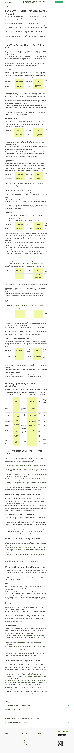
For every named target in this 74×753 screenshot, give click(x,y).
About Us (7, 733)
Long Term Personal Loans (28, 2)
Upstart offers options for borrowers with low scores (27, 263)
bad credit (13, 261)
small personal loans (29, 648)
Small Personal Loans (27, 1)
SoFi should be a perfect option (21, 305)
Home (2, 6)
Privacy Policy (25, 740)
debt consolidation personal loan (26, 322)
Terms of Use (24, 733)
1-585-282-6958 (38, 733)
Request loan (58, 2)
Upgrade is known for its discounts (13, 93)
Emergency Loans (37, 1)
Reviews (44, 1)
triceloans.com (7, 749)
